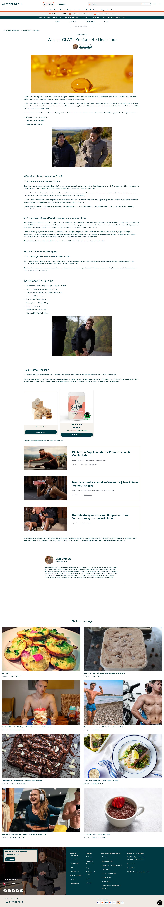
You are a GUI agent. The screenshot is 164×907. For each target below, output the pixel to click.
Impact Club (131, 868)
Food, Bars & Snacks (92, 10)
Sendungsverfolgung (76, 875)
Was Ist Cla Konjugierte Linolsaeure (30, 30)
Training (57, 21)
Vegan (103, 10)
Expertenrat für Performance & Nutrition (111, 887)
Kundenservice (74, 859)
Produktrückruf (74, 883)
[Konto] (154, 4)
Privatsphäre (105, 869)
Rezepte (106, 21)
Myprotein (87, 523)
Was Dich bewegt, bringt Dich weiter (138, 872)
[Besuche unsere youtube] (17, 890)
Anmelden (10, 859)
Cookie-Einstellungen (11, 879)
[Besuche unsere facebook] (9, 890)
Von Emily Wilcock (99, 730)
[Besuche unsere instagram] (5, 890)
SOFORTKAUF (40, 432)
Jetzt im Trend (53, 10)
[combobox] (119, 4)
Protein (62, 10)
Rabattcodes (131, 863)
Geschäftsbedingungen (109, 873)
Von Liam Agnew (85, 47)
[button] (159, 902)
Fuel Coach (147, 4)
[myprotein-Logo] (12, 4)
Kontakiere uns (74, 863)
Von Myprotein (15, 676)
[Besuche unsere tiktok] (13, 890)
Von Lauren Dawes (17, 730)
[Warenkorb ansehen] (159, 4)
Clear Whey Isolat (77, 424)
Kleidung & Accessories (90, 862)
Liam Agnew (88, 495)
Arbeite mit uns (106, 877)
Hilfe (71, 867)
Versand (72, 879)
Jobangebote (106, 881)
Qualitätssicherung (107, 861)
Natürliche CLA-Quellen (34, 124)
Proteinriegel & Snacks (90, 873)
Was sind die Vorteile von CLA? (37, 117)
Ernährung (73, 21)
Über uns (104, 857)
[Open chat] (21, 890)
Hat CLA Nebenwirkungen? (35, 120)
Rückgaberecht (74, 871)
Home (5, 30)
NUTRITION (48, 4)
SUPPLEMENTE (82, 34)
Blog (9, 30)
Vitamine (81, 10)
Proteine (88, 857)
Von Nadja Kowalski (17, 783)
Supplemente (71, 10)
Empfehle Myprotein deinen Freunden (135, 858)
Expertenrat (111, 10)
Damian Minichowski (90, 464)
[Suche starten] (90, 4)
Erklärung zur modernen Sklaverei (112, 865)
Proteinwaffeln (41, 427)
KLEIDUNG (62, 4)
